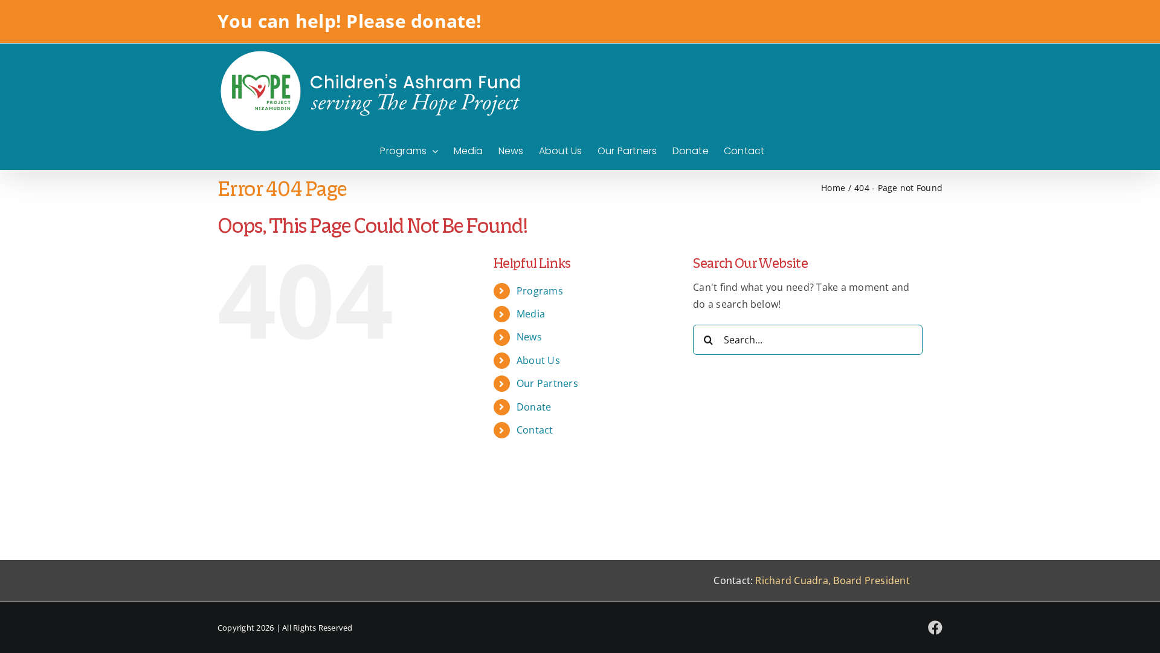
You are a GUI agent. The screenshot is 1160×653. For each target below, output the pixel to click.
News (529, 336)
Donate (534, 407)
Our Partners (547, 383)
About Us (538, 360)
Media (531, 313)
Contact (535, 430)
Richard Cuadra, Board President (832, 580)
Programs (540, 290)
